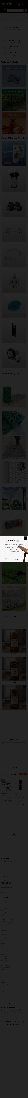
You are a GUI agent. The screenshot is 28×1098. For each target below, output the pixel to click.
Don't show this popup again (15, 559)
